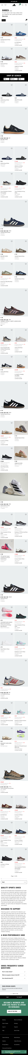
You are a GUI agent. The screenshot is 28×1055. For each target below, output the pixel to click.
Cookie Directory (17, 1041)
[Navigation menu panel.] (2, 5)
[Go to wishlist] (5, 5)
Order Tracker (5, 1023)
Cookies (4, 1041)
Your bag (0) (19, 997)
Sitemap (16, 1023)
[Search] (22, 5)
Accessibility (17, 1044)
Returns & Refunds (18, 1019)
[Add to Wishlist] (12, 25)
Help (3, 1030)
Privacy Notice (5, 1044)
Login (7, 997)
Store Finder (16, 1030)
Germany (16, 1053)
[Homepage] (14, 5)
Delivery (4, 1019)
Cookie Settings (5, 1037)
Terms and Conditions (6, 1048)
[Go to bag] (25, 5)
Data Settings (17, 1037)
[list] (12, 20)
